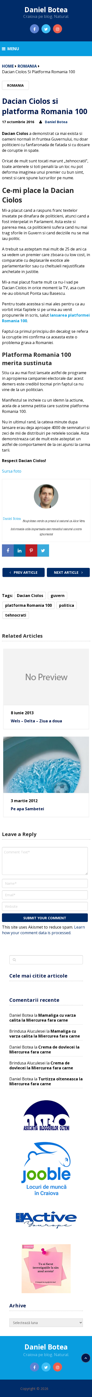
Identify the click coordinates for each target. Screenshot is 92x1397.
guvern (58, 595)
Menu (13, 48)
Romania (27, 66)
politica (66, 605)
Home (8, 66)
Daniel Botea (46, 9)
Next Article (66, 572)
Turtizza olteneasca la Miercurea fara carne (46, 1081)
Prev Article (25, 572)
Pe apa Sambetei (27, 809)
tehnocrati (15, 615)
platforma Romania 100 (28, 605)
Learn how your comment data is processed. (43, 929)
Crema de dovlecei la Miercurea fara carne (44, 1049)
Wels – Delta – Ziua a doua (36, 721)
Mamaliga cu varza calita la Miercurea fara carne (42, 1018)
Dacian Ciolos (30, 595)
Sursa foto (11, 471)
